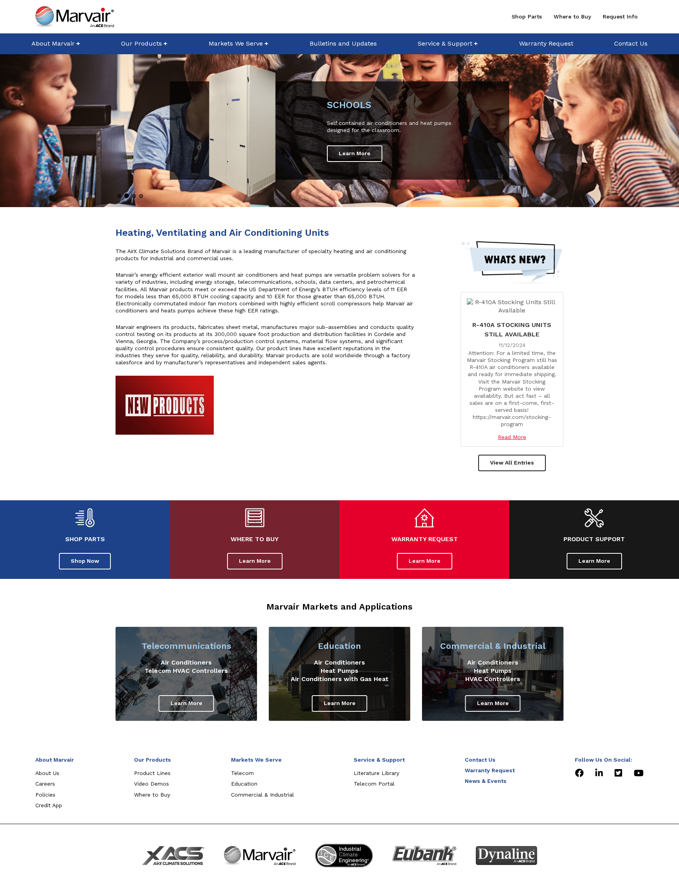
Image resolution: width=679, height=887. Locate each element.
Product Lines (152, 773)
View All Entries (512, 462)
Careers (45, 783)
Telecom (242, 773)
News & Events (485, 781)
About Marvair (53, 43)
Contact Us (631, 43)
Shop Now (85, 561)
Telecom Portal (374, 783)
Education (339, 646)
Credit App (48, 805)
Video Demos (151, 783)
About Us (47, 773)
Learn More (355, 153)
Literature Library (376, 773)
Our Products (141, 43)
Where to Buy (572, 16)
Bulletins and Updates (343, 43)
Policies (45, 795)
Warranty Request (546, 43)
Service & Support (445, 43)
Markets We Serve (236, 43)
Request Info (620, 16)
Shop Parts (527, 16)
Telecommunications (186, 646)
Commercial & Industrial (492, 646)
